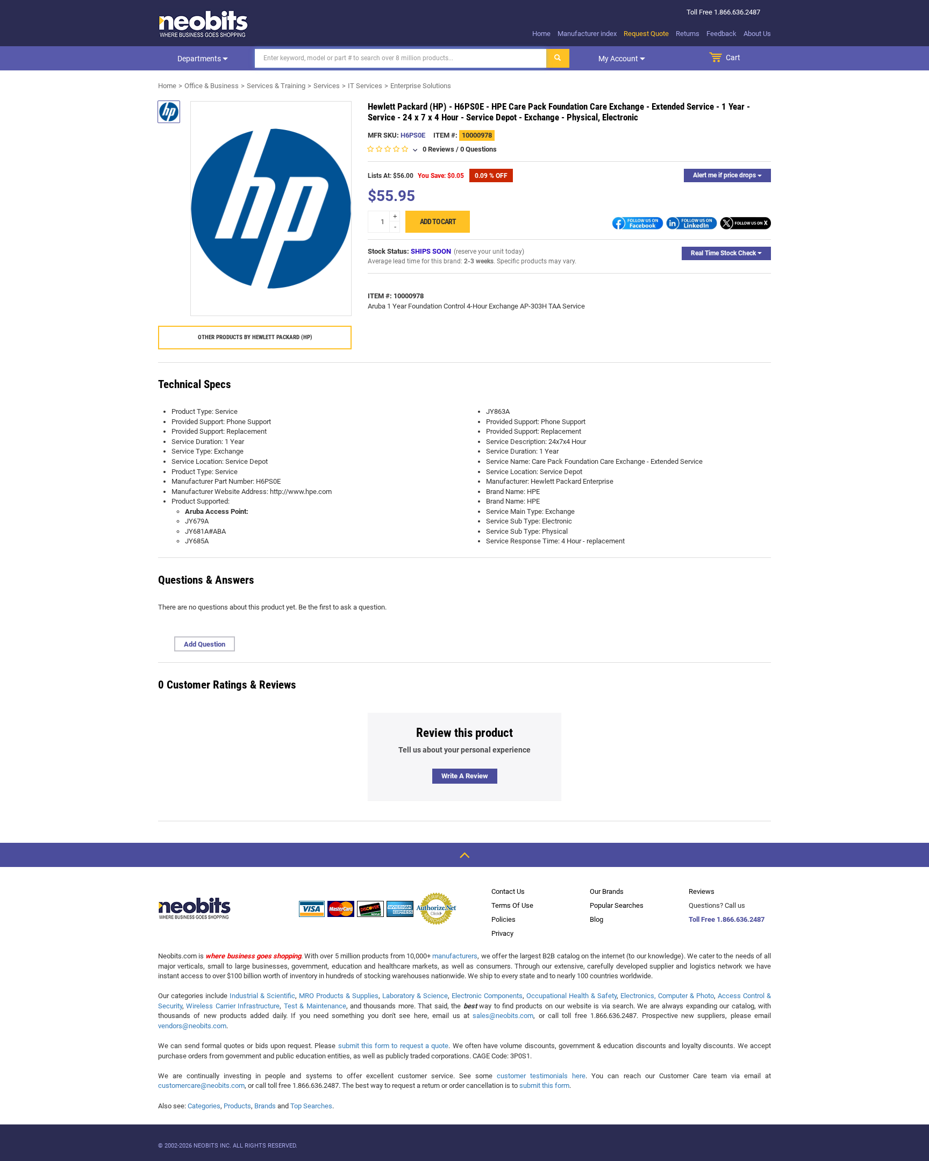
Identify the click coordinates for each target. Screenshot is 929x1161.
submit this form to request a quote (393, 1046)
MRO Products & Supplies (338, 996)
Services (326, 86)
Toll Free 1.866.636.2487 (726, 919)
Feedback (721, 34)
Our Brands (607, 891)
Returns (687, 34)
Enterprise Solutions (420, 86)
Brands (265, 1106)
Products (237, 1106)
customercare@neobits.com (201, 1085)
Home (541, 34)
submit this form (544, 1085)
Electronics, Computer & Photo (667, 996)
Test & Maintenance (315, 1006)
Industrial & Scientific (262, 996)
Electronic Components (487, 996)
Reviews (701, 891)
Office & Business (211, 86)
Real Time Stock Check (724, 253)
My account (619, 58)
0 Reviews (438, 149)
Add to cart (438, 221)
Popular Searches (617, 905)
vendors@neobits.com (192, 1026)
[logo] (203, 24)
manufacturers (454, 956)
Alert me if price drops (725, 175)
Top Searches (311, 1106)
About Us (757, 34)
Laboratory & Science (415, 996)
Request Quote (646, 34)
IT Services (365, 86)
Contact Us (508, 891)
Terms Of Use (512, 905)
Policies (503, 919)
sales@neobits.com (503, 1016)
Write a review (464, 776)
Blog (596, 919)
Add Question (204, 644)
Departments (200, 58)
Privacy (502, 933)
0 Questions (478, 149)
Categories (204, 1106)
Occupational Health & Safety (571, 996)
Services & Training (276, 86)
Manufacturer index (587, 34)
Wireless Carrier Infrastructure (233, 1006)
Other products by (255, 337)
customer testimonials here (541, 1076)
